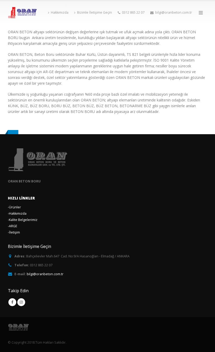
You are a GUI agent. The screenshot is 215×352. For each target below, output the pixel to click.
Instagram (21, 302)
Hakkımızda (59, 12)
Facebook (12, 302)
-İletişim (14, 232)
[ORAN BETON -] (22, 12)
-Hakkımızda (17, 213)
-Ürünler (14, 207)
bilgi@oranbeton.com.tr (45, 274)
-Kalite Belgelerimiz (22, 220)
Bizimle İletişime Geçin (94, 12)
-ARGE (12, 226)
